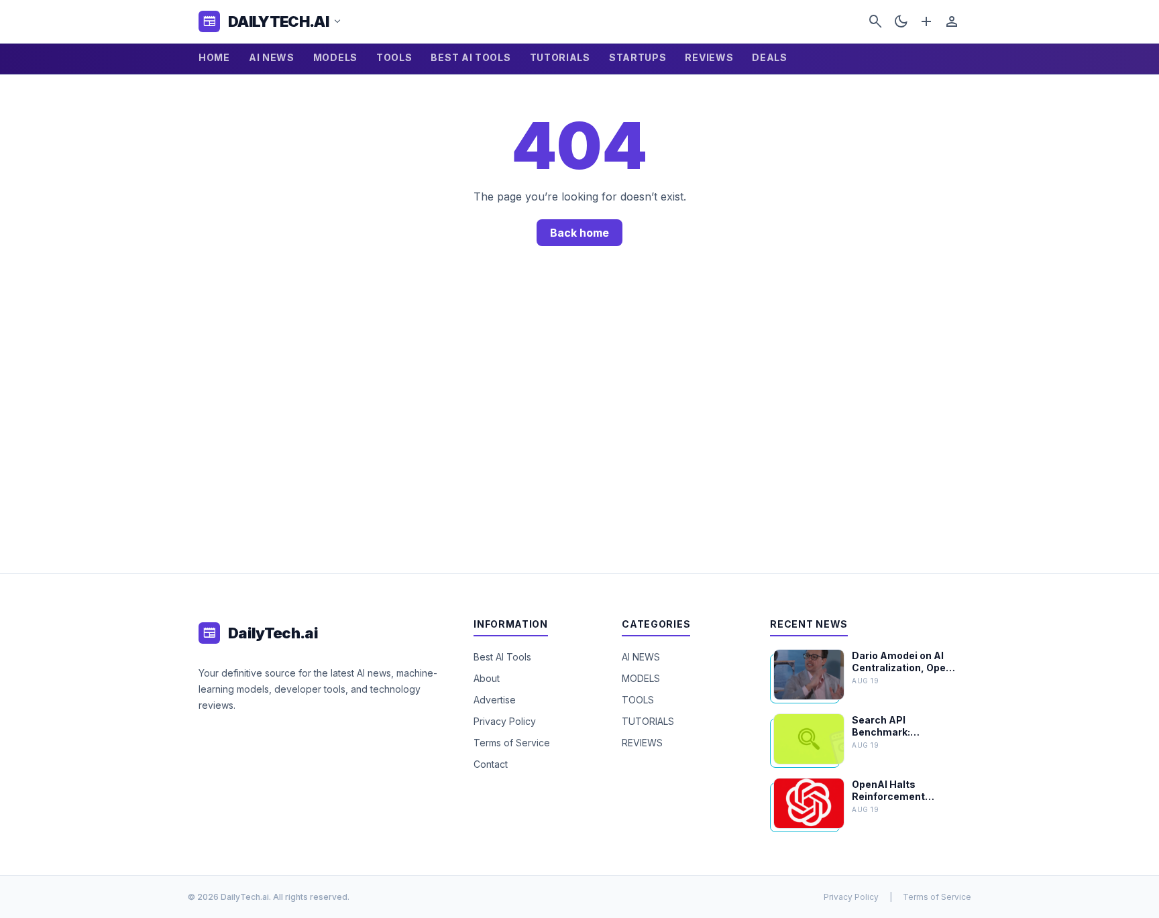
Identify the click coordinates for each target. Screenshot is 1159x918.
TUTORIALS (560, 57)
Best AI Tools (502, 657)
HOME (214, 57)
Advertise (495, 699)
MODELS (335, 57)
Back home (579, 232)
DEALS (769, 57)
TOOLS (394, 57)
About (487, 678)
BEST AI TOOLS (470, 57)
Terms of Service (512, 742)
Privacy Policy (505, 721)
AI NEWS (271, 57)
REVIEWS (709, 57)
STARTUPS (638, 57)
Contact (491, 764)
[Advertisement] (579, 426)
